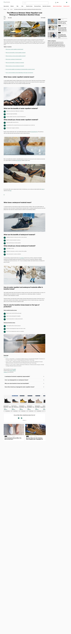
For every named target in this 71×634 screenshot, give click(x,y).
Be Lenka (58, 45)
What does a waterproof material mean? (14, 59)
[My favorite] (61, 2)
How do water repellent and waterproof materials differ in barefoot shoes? (20, 69)
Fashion (62, 45)
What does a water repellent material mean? (14, 49)
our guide (14, 369)
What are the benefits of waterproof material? (15, 62)
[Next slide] (44, 394)
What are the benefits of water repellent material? (16, 52)
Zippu (43, 189)
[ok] (46, 3)
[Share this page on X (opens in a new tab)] (27, 418)
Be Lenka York (18, 160)
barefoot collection (13, 370)
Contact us (5, 372)
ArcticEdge (22, 257)
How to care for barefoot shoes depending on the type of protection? (19, 72)
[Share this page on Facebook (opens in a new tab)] (24, 418)
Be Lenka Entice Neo (34, 131)
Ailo (10, 190)
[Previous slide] (42, 394)
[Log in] (63, 2)
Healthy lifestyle (51, 45)
